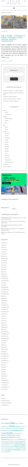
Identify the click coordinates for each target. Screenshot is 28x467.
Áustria (8, 451)
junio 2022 (3, 267)
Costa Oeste (21, 426)
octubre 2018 (4, 336)
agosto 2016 (4, 389)
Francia (7, 142)
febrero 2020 (4, 300)
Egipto (6, 112)
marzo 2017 (4, 373)
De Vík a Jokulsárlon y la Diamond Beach (13, 90)
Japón (6, 129)
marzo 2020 (4, 298)
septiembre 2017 (5, 360)
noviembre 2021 (5, 280)
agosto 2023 (4, 260)
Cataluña (21, 423)
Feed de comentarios (6, 402)
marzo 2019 (4, 325)
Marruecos (7, 114)
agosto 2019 (4, 313)
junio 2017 (3, 367)
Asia (4, 125)
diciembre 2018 (4, 331)
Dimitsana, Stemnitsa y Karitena (11, 101)
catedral (3, 426)
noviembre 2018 (5, 333)
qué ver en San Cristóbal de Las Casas (8, 448)
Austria (6, 135)
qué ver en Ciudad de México (16, 443)
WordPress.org (5, 405)
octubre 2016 (4, 384)
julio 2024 (3, 251)
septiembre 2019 (5, 311)
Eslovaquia (7, 137)
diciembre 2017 (4, 353)
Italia (5, 60)
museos (20, 439)
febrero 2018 (4, 349)
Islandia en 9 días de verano (10, 96)
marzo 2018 (4, 347)
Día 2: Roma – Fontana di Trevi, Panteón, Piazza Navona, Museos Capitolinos (13, 38)
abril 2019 (3, 322)
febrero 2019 (4, 327)
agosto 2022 (4, 262)
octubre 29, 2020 (4, 31)
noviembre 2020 (5, 289)
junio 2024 (3, 254)
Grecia (6, 144)
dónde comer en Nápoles (19, 428)
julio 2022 (3, 265)
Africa (4, 110)
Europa (2, 60)
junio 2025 (3, 245)
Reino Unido (8, 160)
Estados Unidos (8, 118)
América (5, 116)
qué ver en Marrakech (5, 446)
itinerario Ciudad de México (8, 435)
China (6, 127)
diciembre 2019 (4, 305)
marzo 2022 (4, 274)
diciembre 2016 (4, 380)
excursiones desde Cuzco (18, 433)
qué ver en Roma (22, 446)
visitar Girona (3, 451)
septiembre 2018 (5, 338)
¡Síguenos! (14, 208)
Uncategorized (7, 166)
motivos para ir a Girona (13, 439)
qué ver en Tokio (20, 448)
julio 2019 (3, 316)
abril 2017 (3, 371)
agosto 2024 (4, 249)
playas (22, 441)
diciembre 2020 (4, 287)
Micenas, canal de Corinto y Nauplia (12, 98)
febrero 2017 (4, 376)
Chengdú (7, 426)
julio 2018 (3, 342)
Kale (9, 464)
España (6, 140)
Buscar (14, 78)
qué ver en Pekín (14, 446)
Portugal (7, 157)
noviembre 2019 (5, 307)
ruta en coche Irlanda (14, 450)
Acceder (3, 398)
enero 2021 (4, 285)
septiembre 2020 (5, 293)
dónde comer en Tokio (6, 430)
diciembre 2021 (4, 278)
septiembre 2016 (5, 387)
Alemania (7, 133)
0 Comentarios (10, 60)
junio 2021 (3, 282)
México (6, 120)
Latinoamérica (17, 437)
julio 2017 (3, 365)
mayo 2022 (3, 269)
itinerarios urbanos (7, 437)
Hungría (7, 146)
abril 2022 (3, 271)
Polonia (7, 155)
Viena (25, 450)
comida (17, 426)
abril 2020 (3, 296)
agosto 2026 (4, 242)
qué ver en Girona (10, 444)
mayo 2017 (3, 369)
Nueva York (8, 441)
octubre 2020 (4, 291)
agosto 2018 (4, 340)
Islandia (7, 151)
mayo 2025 (3, 247)
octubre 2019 (4, 309)
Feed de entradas (5, 400)
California (17, 423)
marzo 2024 (4, 256)
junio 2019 (3, 318)
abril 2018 (3, 345)
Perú (6, 123)
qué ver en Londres (20, 445)
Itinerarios (6, 164)
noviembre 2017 (5, 356)
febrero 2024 (4, 258)
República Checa (9, 162)
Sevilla (22, 449)
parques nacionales (14, 441)
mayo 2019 (3, 320)
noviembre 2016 (5, 382)
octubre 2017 (4, 358)
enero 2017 (4, 378)
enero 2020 (4, 302)
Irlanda (7, 148)
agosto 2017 (4, 362)
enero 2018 (4, 351)
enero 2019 (4, 329)
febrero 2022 (4, 276)
